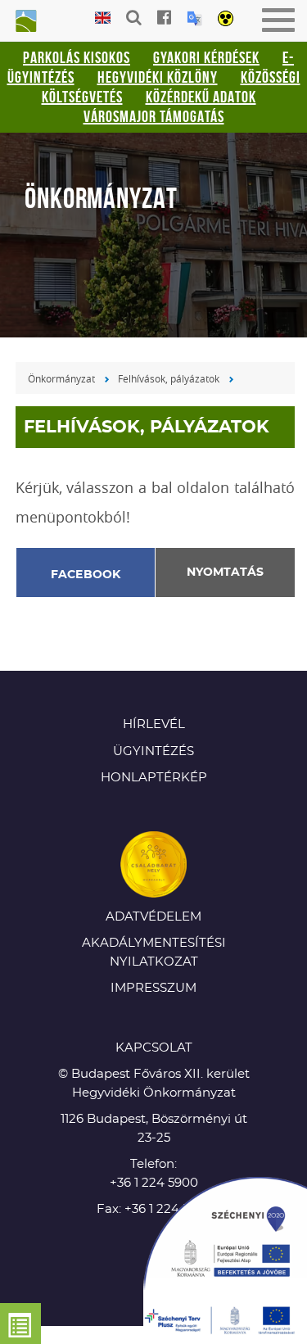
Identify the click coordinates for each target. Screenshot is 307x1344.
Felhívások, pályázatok (168, 378)
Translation (194, 18)
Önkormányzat (61, 378)
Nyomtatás (225, 572)
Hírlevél (154, 724)
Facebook (86, 575)
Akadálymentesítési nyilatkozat (154, 952)
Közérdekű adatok (201, 97)
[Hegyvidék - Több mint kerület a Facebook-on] (164, 17)
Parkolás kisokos (76, 57)
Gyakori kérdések (206, 57)
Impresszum (153, 988)
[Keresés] (134, 17)
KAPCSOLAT (153, 1048)
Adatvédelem (153, 917)
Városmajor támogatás (154, 116)
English (103, 18)
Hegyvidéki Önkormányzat (24, 22)
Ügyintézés (153, 751)
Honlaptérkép (154, 778)
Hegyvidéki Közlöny (157, 77)
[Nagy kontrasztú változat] (225, 19)
